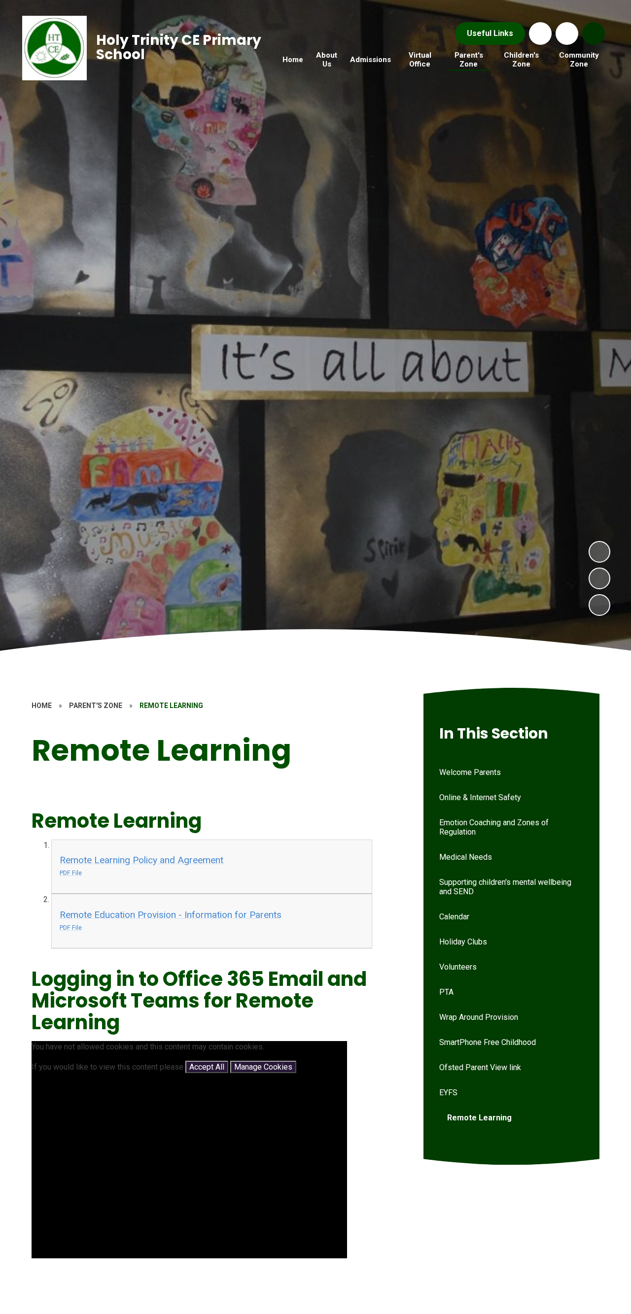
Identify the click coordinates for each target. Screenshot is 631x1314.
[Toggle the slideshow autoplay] (599, 605)
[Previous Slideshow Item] (599, 578)
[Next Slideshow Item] (599, 552)
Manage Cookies (263, 1067)
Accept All (206, 1067)
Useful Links (490, 33)
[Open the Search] (593, 33)
